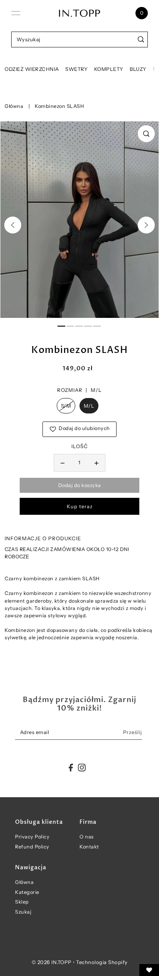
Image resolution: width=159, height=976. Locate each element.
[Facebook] (71, 767)
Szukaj (23, 912)
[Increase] (96, 462)
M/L (89, 406)
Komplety (108, 69)
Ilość (79, 446)
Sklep (22, 902)
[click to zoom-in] (146, 133)
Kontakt (89, 847)
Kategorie (27, 892)
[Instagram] (82, 767)
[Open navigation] (15, 13)
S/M (66, 406)
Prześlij (132, 732)
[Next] (146, 225)
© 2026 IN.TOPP (52, 962)
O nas (87, 837)
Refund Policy (32, 847)
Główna (14, 106)
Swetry (76, 69)
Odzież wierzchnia (32, 69)
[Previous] (12, 225)
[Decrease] (62, 462)
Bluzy (138, 69)
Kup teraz (80, 506)
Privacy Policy (32, 837)
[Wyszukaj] (140, 39)
